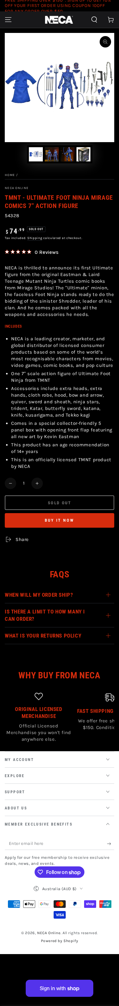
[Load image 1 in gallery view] (36, 154)
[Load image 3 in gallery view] (68, 154)
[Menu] (8, 19)
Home (10, 175)
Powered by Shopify (59, 941)
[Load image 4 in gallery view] (83, 154)
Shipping (35, 238)
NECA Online (17, 188)
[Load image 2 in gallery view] (52, 154)
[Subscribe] (110, 844)
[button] (94, 19)
